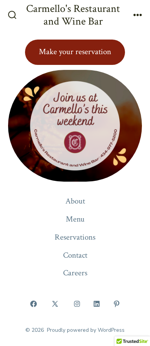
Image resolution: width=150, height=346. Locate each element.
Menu (75, 219)
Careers (75, 273)
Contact (75, 255)
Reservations (75, 237)
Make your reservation (75, 51)
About (75, 201)
